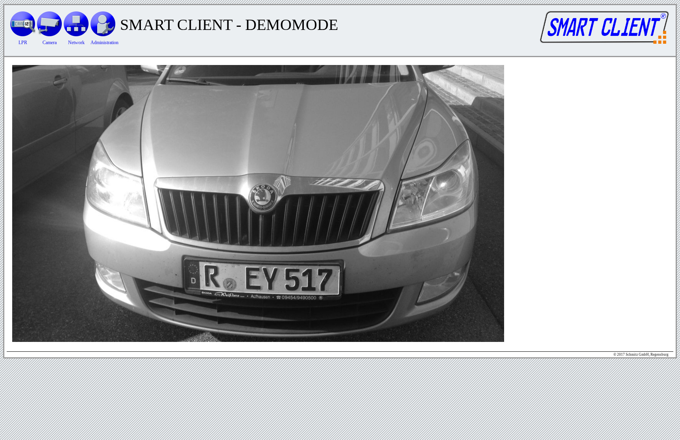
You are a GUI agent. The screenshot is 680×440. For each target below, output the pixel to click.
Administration (104, 42)
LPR (22, 42)
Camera (49, 42)
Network (76, 42)
